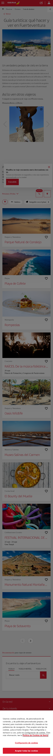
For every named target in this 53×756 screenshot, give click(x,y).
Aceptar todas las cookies (26, 750)
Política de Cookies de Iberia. (35, 735)
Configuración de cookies (26, 742)
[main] (26, 733)
